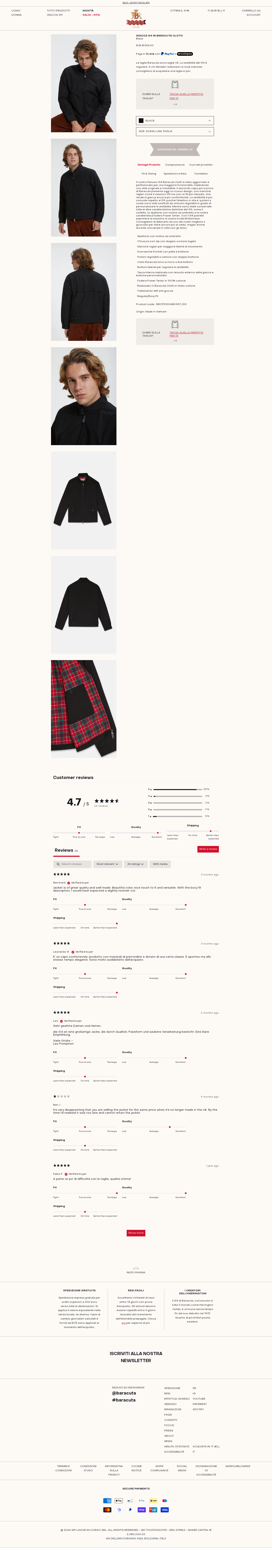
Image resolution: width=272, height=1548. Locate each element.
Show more (136, 1233)
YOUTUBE (199, 1399)
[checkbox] (160, 864)
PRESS (168, 1431)
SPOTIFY (198, 1409)
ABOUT (169, 1436)
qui (124, 1323)
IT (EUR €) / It (216, 11)
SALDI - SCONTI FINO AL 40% (136, 3)
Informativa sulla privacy (114, 1470)
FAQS (168, 1415)
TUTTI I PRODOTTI (58, 11)
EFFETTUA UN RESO (177, 1399)
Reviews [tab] (66, 851)
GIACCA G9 (55, 15)
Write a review (208, 849)
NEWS (168, 1441)
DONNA (16, 15)
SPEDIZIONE (172, 1388)
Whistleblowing (237, 1466)
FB (194, 1388)
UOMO (15, 11)
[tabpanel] (136, 1050)
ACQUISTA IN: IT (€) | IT (206, 1449)
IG (194, 1393)
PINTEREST (200, 1404)
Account (254, 15)
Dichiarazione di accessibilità (206, 1470)
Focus (169, 1425)
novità (88, 11)
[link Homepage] (136, 18)
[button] (179, 789)
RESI (167, 1393)
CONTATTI (170, 1420)
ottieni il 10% (179, 11)
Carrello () (251, 11)
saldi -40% (91, 15)
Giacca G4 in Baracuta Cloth (159, 36)
